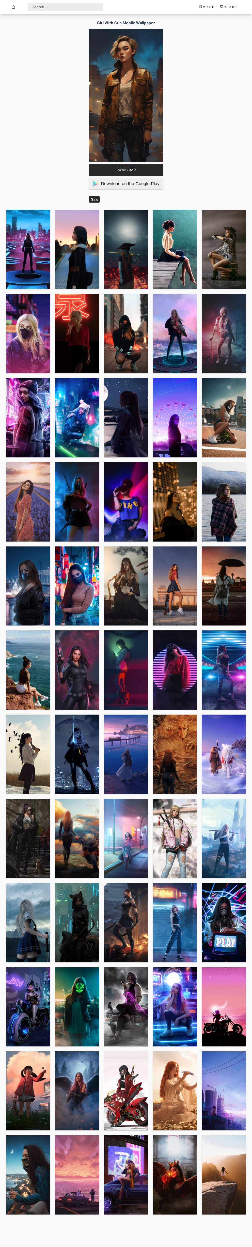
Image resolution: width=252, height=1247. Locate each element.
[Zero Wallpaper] (13, 7)
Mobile (208, 7)
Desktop (230, 7)
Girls (94, 199)
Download (126, 170)
